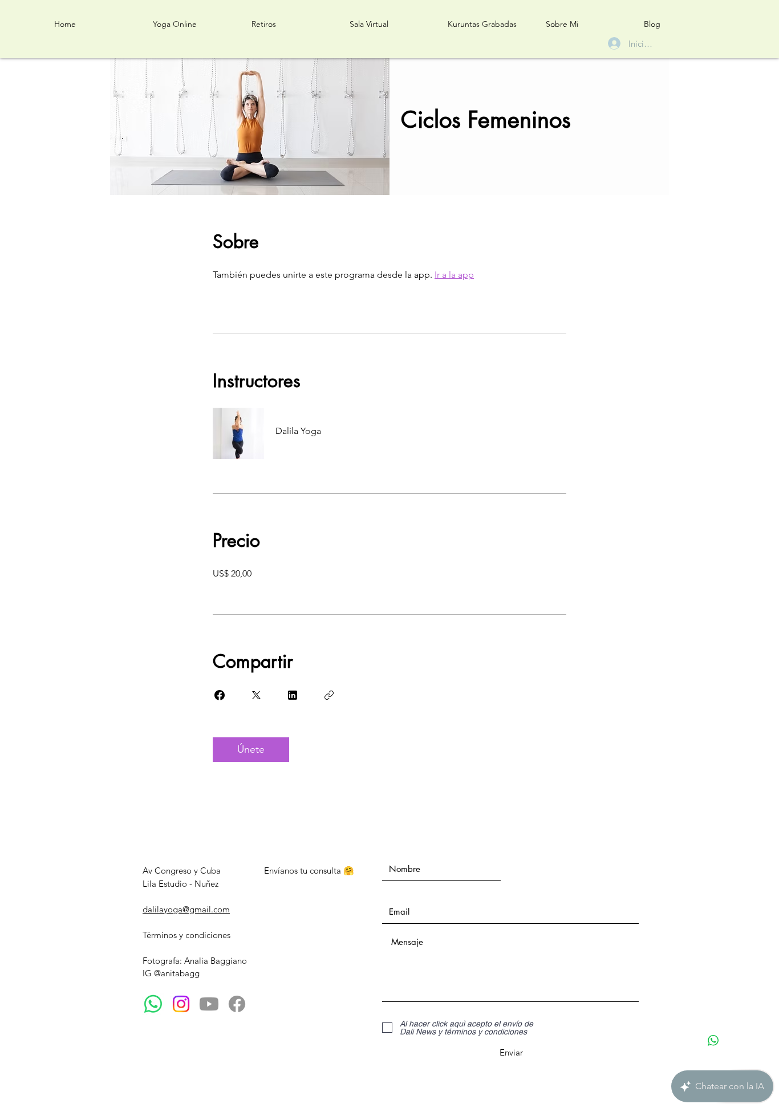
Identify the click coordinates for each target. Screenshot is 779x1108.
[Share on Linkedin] (292, 695)
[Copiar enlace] (329, 695)
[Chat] (713, 1040)
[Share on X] (256, 695)
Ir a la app (454, 274)
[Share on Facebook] (219, 695)
